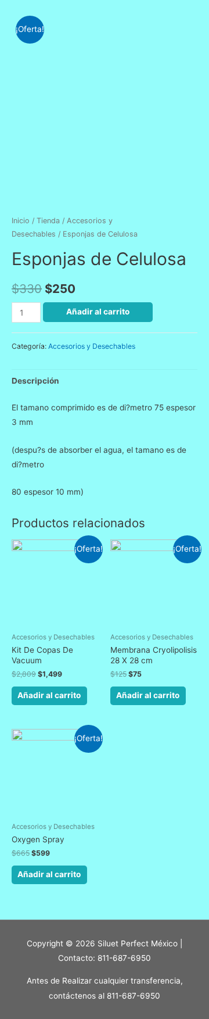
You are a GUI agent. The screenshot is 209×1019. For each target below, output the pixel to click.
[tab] (104, 381)
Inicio (21, 220)
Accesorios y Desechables (91, 346)
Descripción (35, 380)
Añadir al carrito (97, 311)
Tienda (48, 220)
